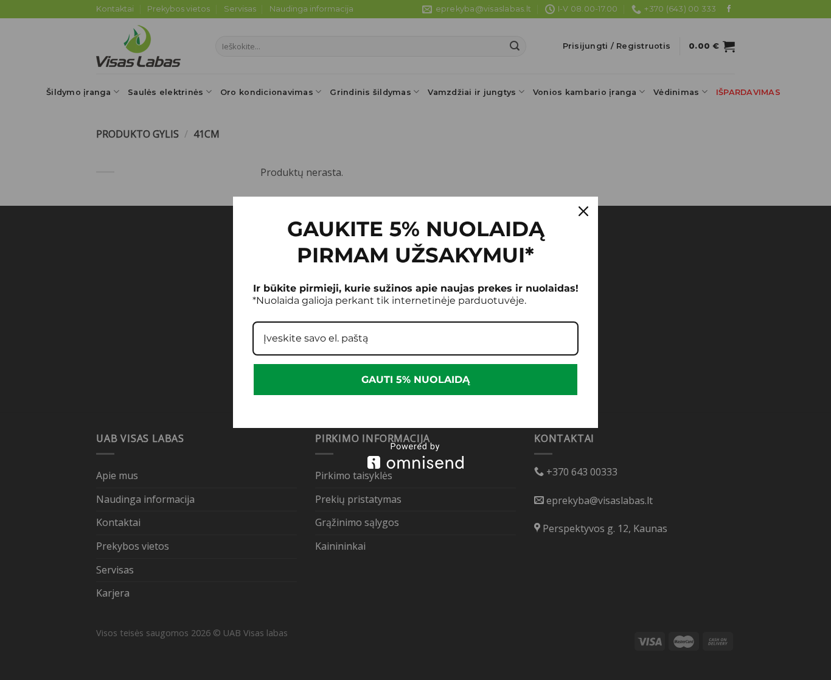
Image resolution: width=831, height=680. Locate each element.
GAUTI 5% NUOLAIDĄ (415, 379)
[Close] (583, 211)
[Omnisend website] (415, 455)
